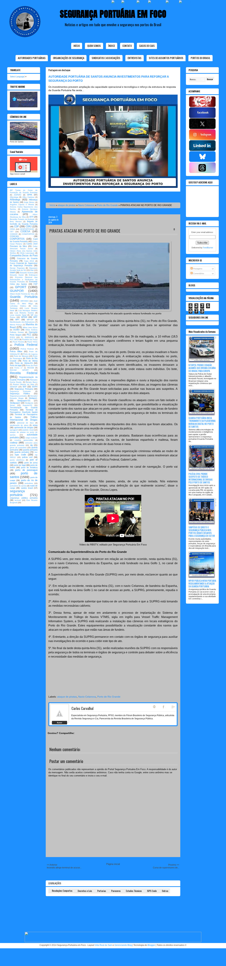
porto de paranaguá (26, 470)
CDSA (12, 229)
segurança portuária (17, 493)
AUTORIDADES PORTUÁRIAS (32, 58)
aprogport (14, 430)
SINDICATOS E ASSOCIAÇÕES (106, 58)
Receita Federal (23, 373)
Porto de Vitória (30, 361)
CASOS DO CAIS (147, 46)
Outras (165, 891)
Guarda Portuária (23, 297)
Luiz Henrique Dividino (28, 310)
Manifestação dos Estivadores (22, 322)
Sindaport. (33, 398)
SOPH (34, 387)
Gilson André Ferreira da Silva (22, 294)
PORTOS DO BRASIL (200, 58)
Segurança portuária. (18, 396)
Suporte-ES (27, 405)
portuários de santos (18, 486)
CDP (16, 226)
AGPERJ (17, 195)
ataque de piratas (67, 205)
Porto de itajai (15, 365)
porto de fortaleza (29, 467)
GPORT (20, 287)
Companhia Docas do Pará (23, 255)
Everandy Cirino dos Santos (23, 282)
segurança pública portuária (23, 498)
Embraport (33, 275)
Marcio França (16, 325)
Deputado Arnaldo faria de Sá (23, 269)
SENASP (13, 387)
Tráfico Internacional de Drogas (23, 418)
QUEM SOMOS (94, 46)
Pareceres (116, 891)
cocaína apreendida (23, 440)
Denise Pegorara (17, 268)
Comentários (198, 273)
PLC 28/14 (14, 339)
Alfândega (15, 199)
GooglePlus (173, 707)
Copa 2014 (29, 261)
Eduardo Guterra (27, 273)
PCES (12, 337)
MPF (35, 317)
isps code (20, 454)
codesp (13, 442)
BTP (31, 217)
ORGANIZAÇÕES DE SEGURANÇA (68, 58)
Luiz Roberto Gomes (24, 313)
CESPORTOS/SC (27, 229)
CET (11, 232)
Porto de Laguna (30, 354)
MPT (17, 320)
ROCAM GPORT (19, 370)
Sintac (12, 405)
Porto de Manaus (21, 356)
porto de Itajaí (20, 465)
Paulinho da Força (29, 339)
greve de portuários (18, 448)
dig (31, 445)
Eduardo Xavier (17, 275)
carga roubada (31, 438)
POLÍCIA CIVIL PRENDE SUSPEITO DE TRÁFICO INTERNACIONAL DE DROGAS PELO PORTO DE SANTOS (201, 478)
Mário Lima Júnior (30, 327)
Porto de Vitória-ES (24, 363)
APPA (29, 195)
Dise (32, 270)
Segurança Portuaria (23, 389)
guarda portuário (21, 452)
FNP (35, 284)
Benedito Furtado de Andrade (22, 219)
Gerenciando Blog (123, 945)
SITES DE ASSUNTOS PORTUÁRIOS (166, 58)
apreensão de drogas (23, 427)
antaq (35, 425)
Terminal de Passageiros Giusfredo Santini (23, 411)
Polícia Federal (26, 344)
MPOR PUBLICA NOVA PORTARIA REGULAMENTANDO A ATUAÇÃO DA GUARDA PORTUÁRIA (202, 583)
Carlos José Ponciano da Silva (23, 245)
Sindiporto (29, 403)
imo (36, 452)
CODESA (25, 231)
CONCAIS (14, 236)
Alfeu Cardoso (28, 197)
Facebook (164, 707)
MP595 (24, 317)
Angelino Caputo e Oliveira (22, 205)
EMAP (12, 272)
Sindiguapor (15, 403)
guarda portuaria (30, 450)
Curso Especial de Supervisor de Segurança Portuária (23, 264)
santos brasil (27, 488)
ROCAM (30, 368)
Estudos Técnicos (134, 891)
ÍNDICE (111, 46)
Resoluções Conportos (62, 890)
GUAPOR (17, 291)
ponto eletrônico (17, 460)
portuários (29, 483)
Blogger (151, 945)
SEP (24, 387)
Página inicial (113, 864)
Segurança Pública (20, 393)
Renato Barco (31, 382)
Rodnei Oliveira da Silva (23, 384)
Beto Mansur (16, 221)
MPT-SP (30, 320)
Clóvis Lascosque (27, 253)
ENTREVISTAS (134, 58)
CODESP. (14, 234)
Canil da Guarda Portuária (23, 240)
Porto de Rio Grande (107, 205)
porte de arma (30, 463)
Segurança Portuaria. (20, 391)
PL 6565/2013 (27, 337)
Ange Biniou (29, 202)
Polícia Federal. (27, 349)
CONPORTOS (17, 239)
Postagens (197, 269)
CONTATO (127, 46)
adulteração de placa (19, 425)
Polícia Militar (16, 351)
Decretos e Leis (85, 891)
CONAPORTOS (28, 234)
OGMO (16, 330)
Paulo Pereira (18, 342)
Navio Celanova (86, 205)
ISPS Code (152, 891)
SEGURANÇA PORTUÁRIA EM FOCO (113, 14)
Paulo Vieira (32, 342)
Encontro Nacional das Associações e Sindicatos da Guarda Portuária (23, 279)
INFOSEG (24, 301)
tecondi (18, 500)
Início (76, 46)
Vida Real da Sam (103, 945)
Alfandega (14, 197)
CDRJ (29, 226)
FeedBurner (208, 248)
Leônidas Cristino (18, 306)
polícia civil (27, 457)
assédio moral (28, 430)
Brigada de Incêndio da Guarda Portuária (23, 222)
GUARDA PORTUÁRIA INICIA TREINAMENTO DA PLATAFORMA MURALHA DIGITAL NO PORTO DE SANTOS (202, 422)
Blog (154, 706)
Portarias (101, 891)
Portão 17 (18, 368)
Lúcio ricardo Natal (18, 315)
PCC (29, 334)
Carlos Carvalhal (82, 708)
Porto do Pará (31, 365)
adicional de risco (25, 423)
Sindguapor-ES (23, 401)
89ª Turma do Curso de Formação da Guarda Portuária (23, 191)
